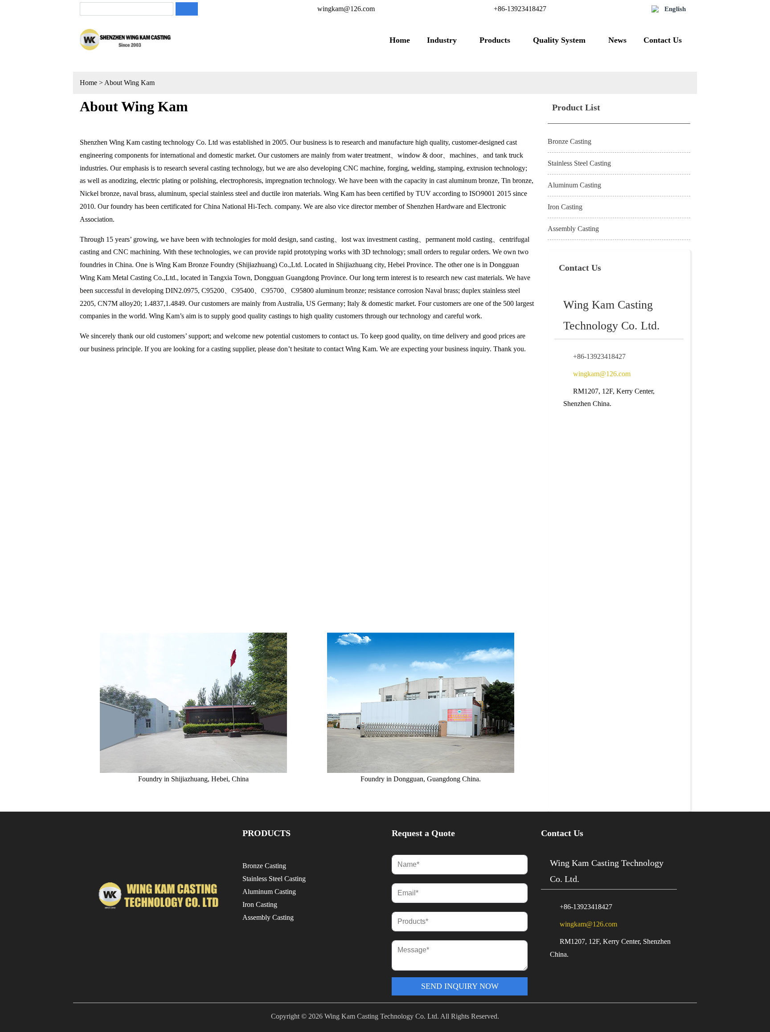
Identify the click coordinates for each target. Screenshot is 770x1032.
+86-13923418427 (520, 8)
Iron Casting (565, 207)
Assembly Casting (573, 228)
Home (88, 82)
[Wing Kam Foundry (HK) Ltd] (125, 39)
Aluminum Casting (574, 185)
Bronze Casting (569, 141)
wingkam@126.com (346, 8)
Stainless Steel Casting (579, 163)
